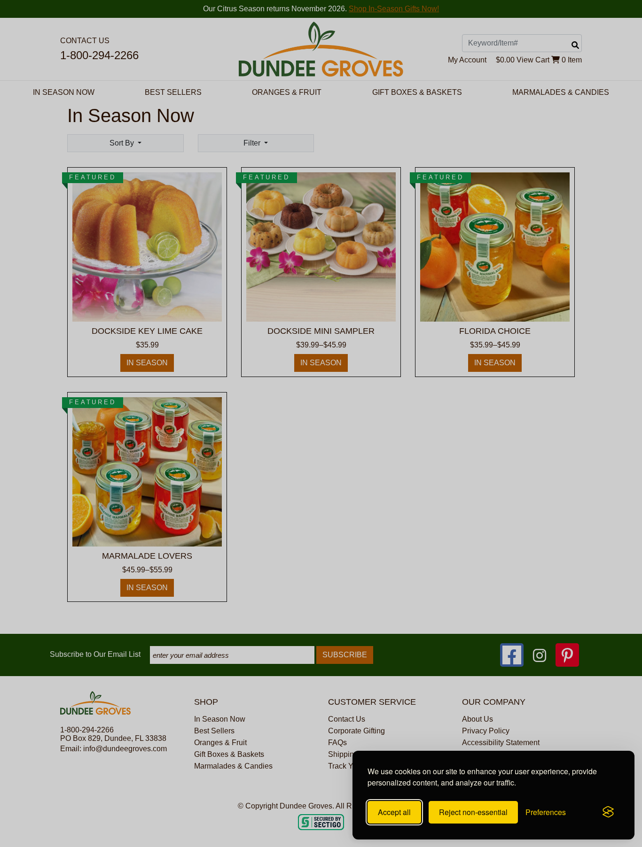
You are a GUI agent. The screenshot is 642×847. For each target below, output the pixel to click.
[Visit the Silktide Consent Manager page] (608, 812)
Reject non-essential (473, 812)
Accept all (394, 812)
